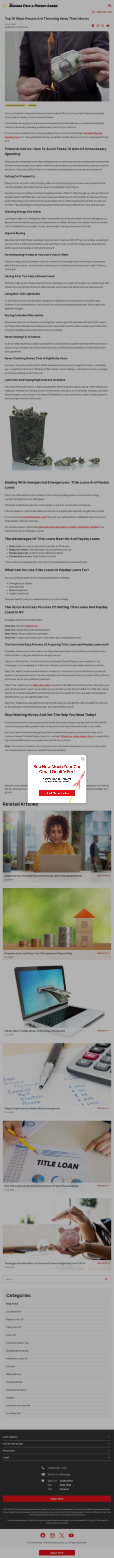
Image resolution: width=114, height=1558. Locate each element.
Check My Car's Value (57, 793)
